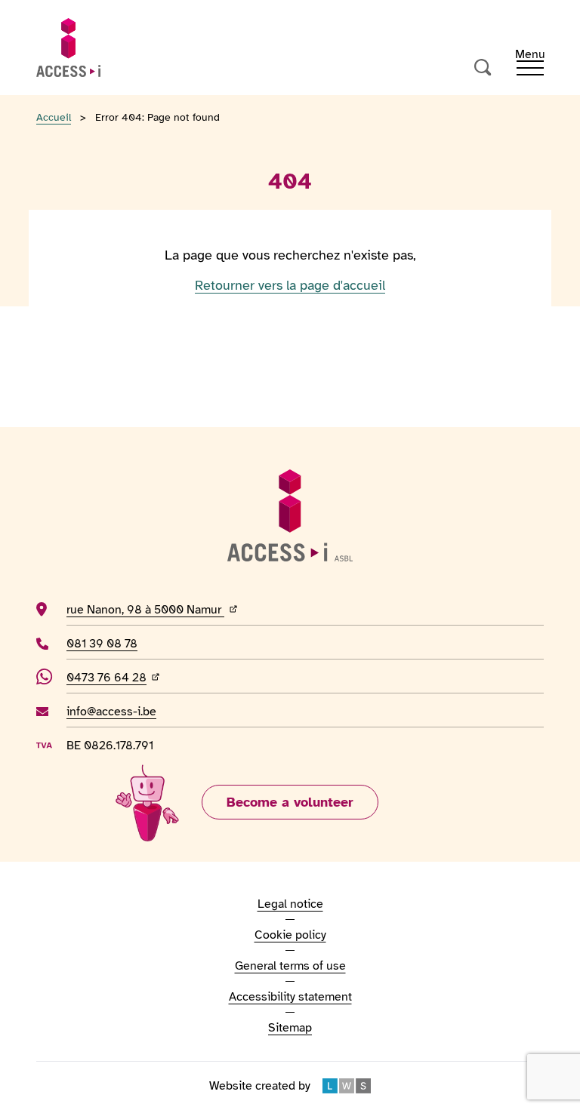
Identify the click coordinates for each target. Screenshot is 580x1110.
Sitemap (290, 1027)
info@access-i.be (111, 711)
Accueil (53, 117)
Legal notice (290, 904)
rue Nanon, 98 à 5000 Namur (199, 609)
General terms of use (290, 965)
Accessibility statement (290, 996)
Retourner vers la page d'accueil (290, 285)
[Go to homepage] (68, 47)
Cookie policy (290, 934)
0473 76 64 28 (114, 677)
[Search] (483, 68)
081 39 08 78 (105, 643)
